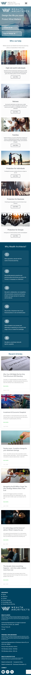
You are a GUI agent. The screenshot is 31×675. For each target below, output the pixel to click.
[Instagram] (7, 672)
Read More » (6, 386)
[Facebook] (3, 672)
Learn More (15, 77)
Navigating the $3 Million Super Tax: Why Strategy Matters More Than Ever (15, 488)
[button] (26, 3)
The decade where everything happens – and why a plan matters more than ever (14, 568)
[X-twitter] (12, 672)
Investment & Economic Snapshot (14, 412)
